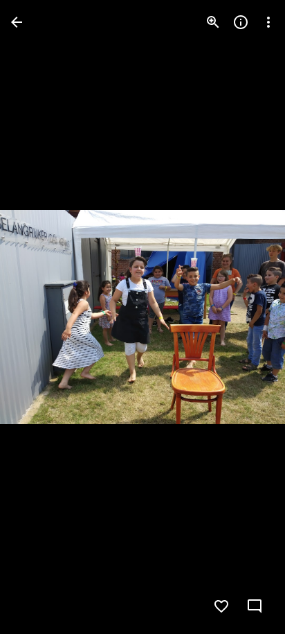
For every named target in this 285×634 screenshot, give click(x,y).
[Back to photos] (16, 22)
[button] (38, 317)
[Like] (221, 606)
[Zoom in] (213, 22)
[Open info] (241, 22)
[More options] (268, 22)
